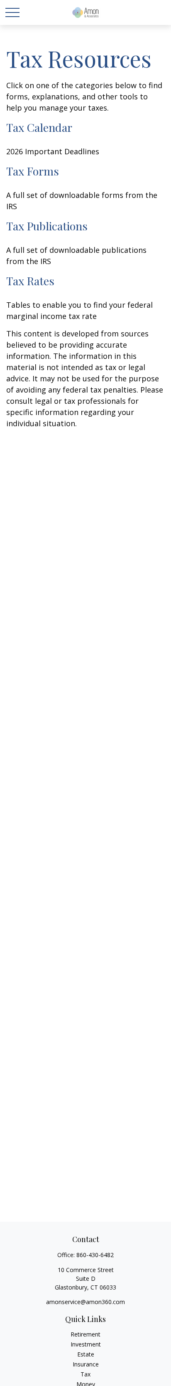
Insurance (86, 1364)
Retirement (85, 1334)
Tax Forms (32, 170)
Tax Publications (47, 225)
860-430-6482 (95, 1255)
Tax (85, 1374)
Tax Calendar (39, 127)
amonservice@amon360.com (85, 1302)
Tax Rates (30, 280)
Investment (86, 1344)
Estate (85, 1354)
